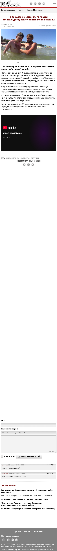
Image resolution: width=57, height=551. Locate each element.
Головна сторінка (8, 10)
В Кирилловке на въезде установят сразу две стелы (24, 500)
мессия (35, 158)
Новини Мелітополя (35, 10)
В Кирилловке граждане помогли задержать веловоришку (28, 509)
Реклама (28, 532)
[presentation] (3, 433)
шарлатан (25, 158)
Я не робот (9, 456)
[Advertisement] (28, 297)
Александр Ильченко (47, 26)
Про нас (17, 532)
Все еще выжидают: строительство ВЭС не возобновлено (27, 496)
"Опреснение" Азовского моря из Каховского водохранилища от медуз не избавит (21, 504)
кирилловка (12, 158)
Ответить (51, 465)
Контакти (38, 532)
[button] (3, 433)
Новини (21, 10)
